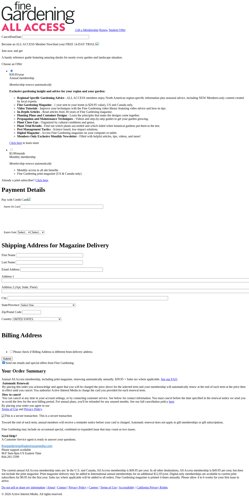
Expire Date (10, 232)
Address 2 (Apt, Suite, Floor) (19, 287)
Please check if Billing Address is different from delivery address (52, 351)
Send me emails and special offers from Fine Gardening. (39, 363)
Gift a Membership (86, 30)
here (171, 401)
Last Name (8, 262)
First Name (8, 255)
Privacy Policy (33, 409)
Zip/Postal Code (11, 312)
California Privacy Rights (152, 487)
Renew (103, 30)
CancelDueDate (11, 36)
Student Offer (117, 30)
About (51, 487)
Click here (15, 143)
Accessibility (126, 487)
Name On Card (12, 206)
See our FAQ (169, 379)
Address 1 (8, 276)
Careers (93, 487)
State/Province (10, 305)
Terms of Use (10, 409)
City (4, 298)
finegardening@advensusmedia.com (27, 446)
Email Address (10, 269)
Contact (62, 487)
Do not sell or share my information (23, 487)
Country (7, 319)
